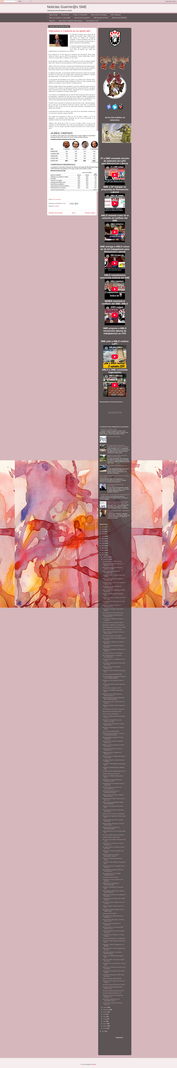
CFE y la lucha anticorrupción (110, 714)
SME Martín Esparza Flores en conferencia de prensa (111, 791)
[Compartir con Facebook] (76, 203)
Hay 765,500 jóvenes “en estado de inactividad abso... (112, 656)
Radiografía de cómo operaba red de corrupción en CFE (112, 780)
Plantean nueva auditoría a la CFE (112, 688)
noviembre (106, 559)
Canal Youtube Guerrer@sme (82, 17)
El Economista (57, 199)
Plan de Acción (65, 14)
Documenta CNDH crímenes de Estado (113, 835)
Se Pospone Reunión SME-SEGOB (112, 674)
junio (104, 1016)
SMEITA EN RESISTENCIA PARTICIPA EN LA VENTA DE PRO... (113, 698)
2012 (103, 552)
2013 (103, 550)
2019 (103, 536)
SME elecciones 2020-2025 (119, 17)
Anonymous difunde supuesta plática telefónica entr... (112, 987)
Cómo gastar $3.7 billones (110, 913)
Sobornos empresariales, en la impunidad (114, 938)
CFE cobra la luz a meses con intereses (113, 709)
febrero (105, 1026)
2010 (103, 1031)
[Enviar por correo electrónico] (70, 203)
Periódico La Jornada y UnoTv (109, 429)
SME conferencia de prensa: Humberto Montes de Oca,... (113, 795)
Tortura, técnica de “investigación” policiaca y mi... (112, 667)
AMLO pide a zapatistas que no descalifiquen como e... (111, 999)
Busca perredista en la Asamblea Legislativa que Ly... (111, 874)
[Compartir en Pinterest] (77, 203)
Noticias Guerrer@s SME (67, 7)
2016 (103, 543)
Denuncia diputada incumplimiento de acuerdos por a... (113, 615)
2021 (103, 531)
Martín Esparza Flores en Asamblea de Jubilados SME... (113, 579)
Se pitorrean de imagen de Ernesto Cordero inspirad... (112, 587)
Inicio (73, 213)
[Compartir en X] (74, 203)
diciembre (106, 557)
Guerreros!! (52, 20)
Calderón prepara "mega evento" (111, 837)
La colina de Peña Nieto (113, 436)
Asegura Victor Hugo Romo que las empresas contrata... (112, 720)
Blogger (94, 1064)
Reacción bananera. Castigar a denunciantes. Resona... (111, 855)
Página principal (53, 14)
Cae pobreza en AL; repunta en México (113, 622)
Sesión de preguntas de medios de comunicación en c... (112, 788)
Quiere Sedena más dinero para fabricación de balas (111, 828)
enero (104, 1028)
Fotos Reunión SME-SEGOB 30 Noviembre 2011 (111, 572)
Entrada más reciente (56, 213)
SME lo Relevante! (116, 14)
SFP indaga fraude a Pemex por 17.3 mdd (114, 627)
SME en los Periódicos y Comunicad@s (60, 17)
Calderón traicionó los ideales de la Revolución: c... (112, 753)
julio (104, 1014)
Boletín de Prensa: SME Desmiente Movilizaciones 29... (112, 694)
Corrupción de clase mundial (110, 877)
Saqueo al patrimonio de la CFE (111, 773)
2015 (103, 545)
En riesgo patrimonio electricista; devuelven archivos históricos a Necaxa (118, 446)
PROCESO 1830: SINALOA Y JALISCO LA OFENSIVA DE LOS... (113, 734)
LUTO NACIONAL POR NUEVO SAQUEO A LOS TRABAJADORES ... (114, 677)
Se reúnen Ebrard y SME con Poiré (112, 561)
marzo (105, 1023)
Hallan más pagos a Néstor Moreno (112, 978)
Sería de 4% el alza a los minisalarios (113, 653)
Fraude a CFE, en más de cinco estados (113, 813)
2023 (103, 527)
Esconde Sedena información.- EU (112, 993)
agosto (105, 1012)
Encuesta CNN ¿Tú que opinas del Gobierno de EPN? (115, 494)
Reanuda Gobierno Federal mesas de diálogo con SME (113, 564)
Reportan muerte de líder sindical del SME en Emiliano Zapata (117, 456)
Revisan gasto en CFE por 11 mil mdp (113, 612)
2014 (103, 548)
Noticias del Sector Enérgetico (99, 14)
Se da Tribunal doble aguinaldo (111, 731)
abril (104, 1021)
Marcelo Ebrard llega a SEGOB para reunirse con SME (112, 568)
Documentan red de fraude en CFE (112, 711)
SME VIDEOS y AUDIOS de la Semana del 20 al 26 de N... (113, 891)
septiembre (106, 1009)
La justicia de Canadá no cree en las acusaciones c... (112, 749)
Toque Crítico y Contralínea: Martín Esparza (70, 20)
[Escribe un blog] (72, 203)
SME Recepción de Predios (100, 17)
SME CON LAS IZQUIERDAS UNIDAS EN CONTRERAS (113, 803)
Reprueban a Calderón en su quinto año (113, 625)
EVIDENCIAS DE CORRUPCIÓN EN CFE (114, 771)
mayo (104, 1019)
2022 (103, 529)
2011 (103, 555)
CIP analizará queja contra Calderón (112, 635)
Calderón (56, 206)
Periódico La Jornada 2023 (80, 14)
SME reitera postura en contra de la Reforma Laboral (112, 952)
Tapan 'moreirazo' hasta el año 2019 (112, 629)
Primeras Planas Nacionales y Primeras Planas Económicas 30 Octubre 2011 (118, 502)
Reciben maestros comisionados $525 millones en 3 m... (113, 928)
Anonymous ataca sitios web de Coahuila (114, 984)
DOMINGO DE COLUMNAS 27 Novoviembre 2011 (111, 884)
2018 (103, 538)
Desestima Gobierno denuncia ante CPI (113, 990)
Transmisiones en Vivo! (92, 20)
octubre (105, 1007)
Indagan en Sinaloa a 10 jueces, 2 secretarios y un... (112, 605)
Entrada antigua (90, 213)
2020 (103, 534)
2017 (103, 541)
